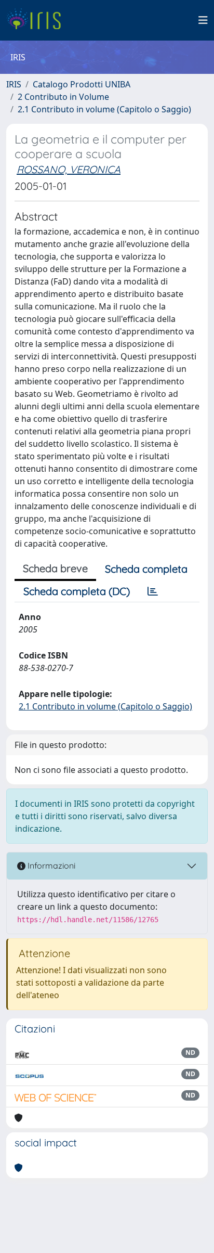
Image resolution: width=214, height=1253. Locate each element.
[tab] (153, 591)
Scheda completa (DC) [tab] (76, 591)
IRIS (13, 84)
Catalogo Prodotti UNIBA (81, 84)
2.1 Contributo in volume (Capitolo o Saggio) (104, 109)
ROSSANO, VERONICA (69, 169)
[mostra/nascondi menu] (203, 20)
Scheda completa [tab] (146, 568)
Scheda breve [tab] (55, 568)
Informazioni (50, 865)
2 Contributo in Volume (63, 96)
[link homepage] (37, 20)
